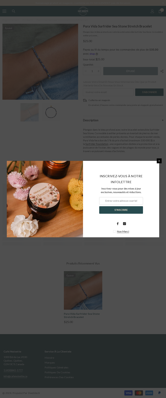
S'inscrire (121, 209)
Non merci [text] (123, 231)
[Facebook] (117, 223)
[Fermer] (159, 160)
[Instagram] (124, 223)
